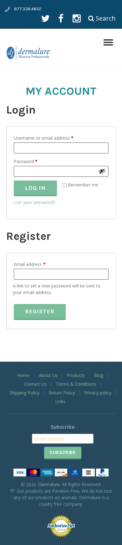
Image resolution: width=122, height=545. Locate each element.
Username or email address (52, 138)
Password (34, 161)
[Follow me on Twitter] (45, 18)
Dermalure (49, 484)
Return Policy (61, 393)
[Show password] (102, 171)
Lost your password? (34, 202)
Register (39, 311)
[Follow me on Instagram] (77, 18)
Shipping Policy (24, 393)
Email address (38, 264)
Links (60, 401)
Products (76, 375)
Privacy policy (97, 393)
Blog (98, 375)
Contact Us (35, 384)
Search (105, 18)
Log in (35, 188)
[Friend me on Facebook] (61, 18)
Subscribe (63, 426)
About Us (48, 375)
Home (23, 375)
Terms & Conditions (76, 384)
